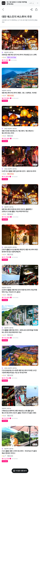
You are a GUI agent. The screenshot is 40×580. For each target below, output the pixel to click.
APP (30, 3)
